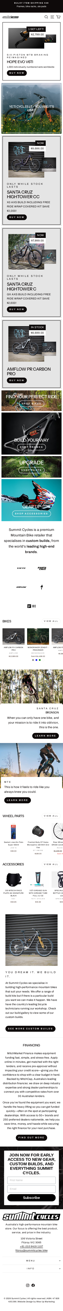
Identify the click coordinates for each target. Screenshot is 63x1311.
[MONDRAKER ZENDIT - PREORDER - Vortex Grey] (33, 660)
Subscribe (31, 1198)
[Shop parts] (31, 467)
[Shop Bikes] (31, 400)
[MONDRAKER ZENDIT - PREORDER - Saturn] (43, 660)
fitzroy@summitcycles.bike (32, 1250)
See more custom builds (30, 1029)
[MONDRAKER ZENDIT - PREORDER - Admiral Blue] (36, 660)
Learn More (45, 736)
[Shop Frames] (31, 434)
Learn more (17, 800)
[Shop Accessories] (31, 500)
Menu (30, 1261)
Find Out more (31, 1137)
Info (31, 1268)
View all (51, 621)
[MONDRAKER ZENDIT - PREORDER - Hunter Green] (40, 660)
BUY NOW (16, 73)
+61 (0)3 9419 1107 (31, 1246)
